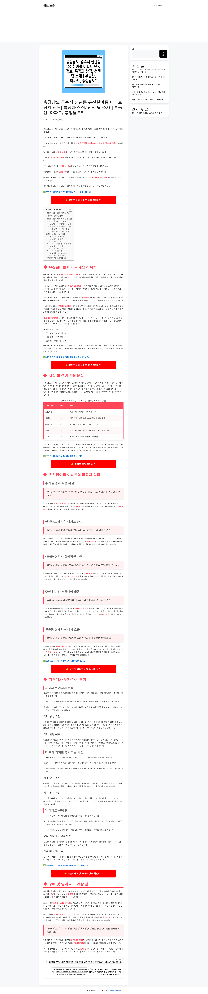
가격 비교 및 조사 (59, 255)
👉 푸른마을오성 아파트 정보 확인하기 (83, 873)
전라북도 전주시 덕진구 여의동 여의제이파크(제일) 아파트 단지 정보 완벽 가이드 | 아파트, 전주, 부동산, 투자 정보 (104, 971)
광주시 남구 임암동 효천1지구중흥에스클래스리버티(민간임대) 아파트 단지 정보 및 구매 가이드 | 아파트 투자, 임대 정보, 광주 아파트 (69, 971)
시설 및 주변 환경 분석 (55, 216)
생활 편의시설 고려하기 (60, 253)
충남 (120, 960)
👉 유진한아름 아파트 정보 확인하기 (83, 365)
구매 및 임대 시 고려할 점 (56, 258)
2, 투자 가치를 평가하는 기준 (60, 244)
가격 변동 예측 (58, 241)
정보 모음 (49, 5)
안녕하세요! (136, 113)
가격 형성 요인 (58, 239)
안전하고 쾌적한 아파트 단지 (60, 224)
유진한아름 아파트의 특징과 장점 (59, 219)
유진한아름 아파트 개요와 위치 (58, 213)
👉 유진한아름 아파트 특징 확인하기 (83, 200)
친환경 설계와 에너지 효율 (59, 231)
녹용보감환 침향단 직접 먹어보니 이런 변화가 (148, 100)
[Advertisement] (104, 27)
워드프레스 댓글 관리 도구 (152, 113)
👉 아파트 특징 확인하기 (83, 464)
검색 (133, 49)
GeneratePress (115, 990)
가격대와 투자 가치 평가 (55, 234)
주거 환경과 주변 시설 (58, 221)
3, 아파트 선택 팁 (56, 251)
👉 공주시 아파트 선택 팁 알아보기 (83, 669)
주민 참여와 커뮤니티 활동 (59, 229)
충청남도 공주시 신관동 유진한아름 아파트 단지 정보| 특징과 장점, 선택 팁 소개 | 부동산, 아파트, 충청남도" (85, 962)
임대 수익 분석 (58, 246)
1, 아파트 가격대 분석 (58, 236)
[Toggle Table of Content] (69, 210)
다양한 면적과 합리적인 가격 (60, 226)
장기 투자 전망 (58, 248)
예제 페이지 (158, 5)
